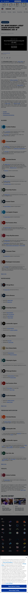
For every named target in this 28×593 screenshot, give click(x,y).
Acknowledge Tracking (14, 590)
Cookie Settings (9, 583)
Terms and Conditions (8, 562)
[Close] (26, 557)
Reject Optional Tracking (14, 586)
